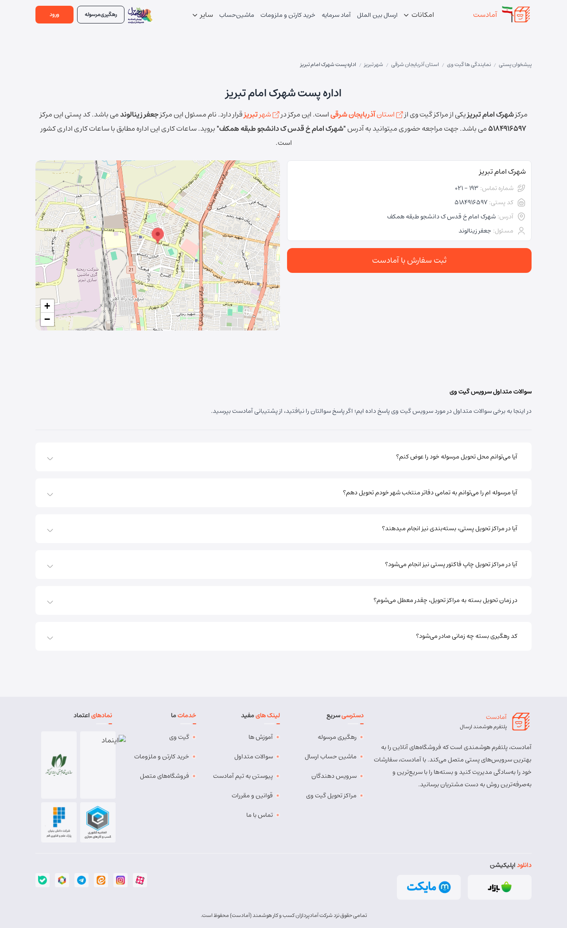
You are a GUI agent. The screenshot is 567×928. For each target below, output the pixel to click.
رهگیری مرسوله (337, 737)
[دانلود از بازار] (500, 887)
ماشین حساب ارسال (331, 756)
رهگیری (101, 14)
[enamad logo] (98, 765)
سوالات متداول (253, 756)
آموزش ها (261, 737)
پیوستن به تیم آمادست (243, 776)
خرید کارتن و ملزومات (161, 756)
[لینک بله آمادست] (42, 880)
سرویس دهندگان (334, 776)
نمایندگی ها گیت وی (469, 64)
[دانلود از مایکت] (429, 887)
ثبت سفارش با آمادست (409, 260)
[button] (158, 236)
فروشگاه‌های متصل (164, 776)
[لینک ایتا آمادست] (101, 880)
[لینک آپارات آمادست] (140, 880)
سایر (206, 14)
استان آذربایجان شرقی (415, 64)
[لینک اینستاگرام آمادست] (120, 880)
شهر (258, 114)
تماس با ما (259, 815)
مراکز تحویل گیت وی (331, 795)
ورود (54, 14)
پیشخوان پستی (515, 64)
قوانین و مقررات (252, 795)
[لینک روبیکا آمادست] (62, 880)
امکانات (422, 14)
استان (363, 114)
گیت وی (179, 737)
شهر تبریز (373, 64)
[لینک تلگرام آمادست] (81, 880)
